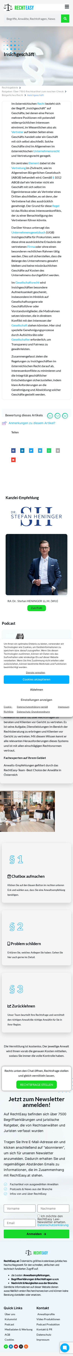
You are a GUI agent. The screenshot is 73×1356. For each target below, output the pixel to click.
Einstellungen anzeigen (36, 700)
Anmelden (36, 1234)
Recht (41, 103)
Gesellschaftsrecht (27, 282)
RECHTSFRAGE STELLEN (36, 1084)
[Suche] (65, 18)
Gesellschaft (19, 325)
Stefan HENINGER (29, 601)
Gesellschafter (20, 339)
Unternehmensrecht (46, 151)
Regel (55, 206)
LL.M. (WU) (50, 601)
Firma (31, 246)
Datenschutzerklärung (53, 1225)
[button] (13, 450)
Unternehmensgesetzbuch (28, 232)
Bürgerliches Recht (12, 95)
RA (9, 601)
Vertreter (17, 132)
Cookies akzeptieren (36, 679)
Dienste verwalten (35, 672)
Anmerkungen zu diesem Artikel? (32, 423)
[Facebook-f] (6, 1346)
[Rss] (26, 1346)
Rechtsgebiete (10, 87)
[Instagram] (21, 1346)
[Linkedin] (11, 1346)
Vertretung (18, 168)
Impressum (63, 706)
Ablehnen (36, 689)
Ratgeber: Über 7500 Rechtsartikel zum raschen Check (33, 91)
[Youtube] (16, 1346)
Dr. (14, 601)
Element (33, 163)
